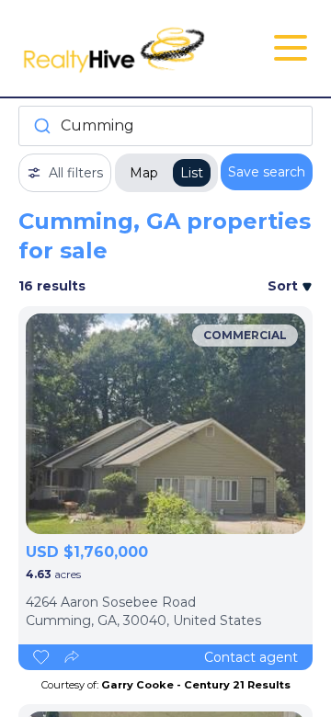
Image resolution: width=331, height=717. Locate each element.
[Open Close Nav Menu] (290, 47)
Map (144, 173)
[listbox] (165, 423)
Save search (266, 172)
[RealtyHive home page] (116, 48)
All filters (76, 173)
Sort (285, 286)
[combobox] (165, 126)
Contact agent (251, 657)
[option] (165, 423)
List (191, 173)
